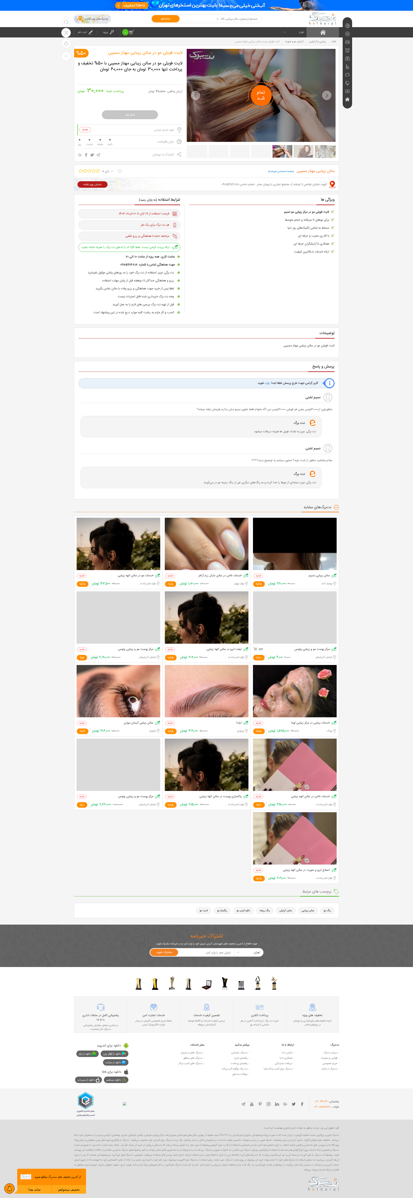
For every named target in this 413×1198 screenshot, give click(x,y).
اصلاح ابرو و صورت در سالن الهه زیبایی (306, 870)
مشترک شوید (164, 952)
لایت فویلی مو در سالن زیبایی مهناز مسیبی (145, 53)
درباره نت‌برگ (330, 1053)
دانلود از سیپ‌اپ (85, 1080)
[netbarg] (323, 1183)
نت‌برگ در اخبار (329, 1069)
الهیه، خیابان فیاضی (164, 130)
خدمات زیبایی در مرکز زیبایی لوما (310, 723)
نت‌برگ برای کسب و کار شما (278, 1069)
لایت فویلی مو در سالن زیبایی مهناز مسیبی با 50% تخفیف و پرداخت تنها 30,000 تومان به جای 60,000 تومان (130, 66)
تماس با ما (287, 1053)
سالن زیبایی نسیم (319, 576)
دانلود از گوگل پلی (112, 1054)
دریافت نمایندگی (283, 1063)
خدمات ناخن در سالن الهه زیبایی (310, 797)
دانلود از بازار (85, 1054)
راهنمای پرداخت (239, 1063)
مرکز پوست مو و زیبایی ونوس (312, 649)
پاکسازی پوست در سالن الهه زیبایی (220, 797)
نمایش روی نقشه (92, 184)
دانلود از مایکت (113, 1062)
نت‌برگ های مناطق (193, 1058)
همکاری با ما (286, 1058)
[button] (195, 95)
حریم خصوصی (329, 1063)
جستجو (165, 18)
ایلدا (239, 723)
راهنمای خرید (241, 1058)
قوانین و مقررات (329, 1058)
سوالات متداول (240, 1074)
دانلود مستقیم (113, 1080)
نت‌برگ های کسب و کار (191, 1063)
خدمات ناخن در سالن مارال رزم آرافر (220, 576)
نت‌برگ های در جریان (192, 1053)
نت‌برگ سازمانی (239, 1053)
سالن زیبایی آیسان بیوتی (138, 723)
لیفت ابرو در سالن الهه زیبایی (224, 649)
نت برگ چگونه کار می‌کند (235, 1069)
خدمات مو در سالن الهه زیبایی (135, 576)
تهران (301, 32)
